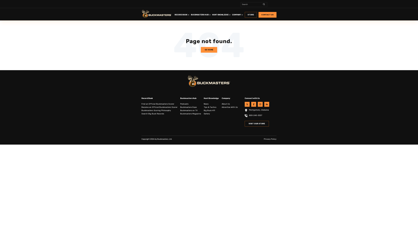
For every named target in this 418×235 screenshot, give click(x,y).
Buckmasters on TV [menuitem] (189, 110)
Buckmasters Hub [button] (200, 15)
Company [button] (236, 15)
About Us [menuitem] (226, 104)
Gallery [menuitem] (207, 114)
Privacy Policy (270, 139)
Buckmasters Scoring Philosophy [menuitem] (156, 110)
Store (251, 15)
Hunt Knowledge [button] (220, 15)
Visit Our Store (257, 124)
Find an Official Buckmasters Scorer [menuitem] (158, 104)
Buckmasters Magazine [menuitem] (190, 114)
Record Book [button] (181, 15)
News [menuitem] (206, 104)
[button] (225, 13)
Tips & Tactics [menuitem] (210, 107)
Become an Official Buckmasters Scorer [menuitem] (160, 107)
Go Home (209, 50)
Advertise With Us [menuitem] (230, 107)
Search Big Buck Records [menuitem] (153, 114)
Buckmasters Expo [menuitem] (188, 107)
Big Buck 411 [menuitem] (209, 110)
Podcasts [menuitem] (184, 104)
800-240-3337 (255, 115)
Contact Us (267, 15)
